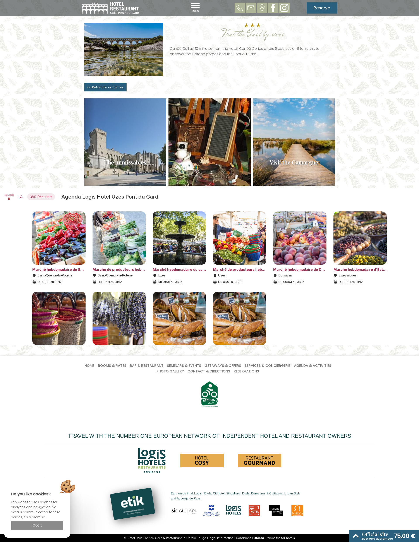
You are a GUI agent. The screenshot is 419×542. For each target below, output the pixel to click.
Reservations (246, 371)
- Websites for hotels (274, 538)
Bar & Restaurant (146, 365)
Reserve (322, 8)
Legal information (221, 538)
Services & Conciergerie (267, 365)
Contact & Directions (208, 371)
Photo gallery (170, 371)
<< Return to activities (105, 87)
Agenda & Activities (312, 365)
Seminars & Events (184, 365)
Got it (37, 525)
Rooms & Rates (112, 365)
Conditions (243, 538)
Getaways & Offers (223, 365)
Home (89, 365)
